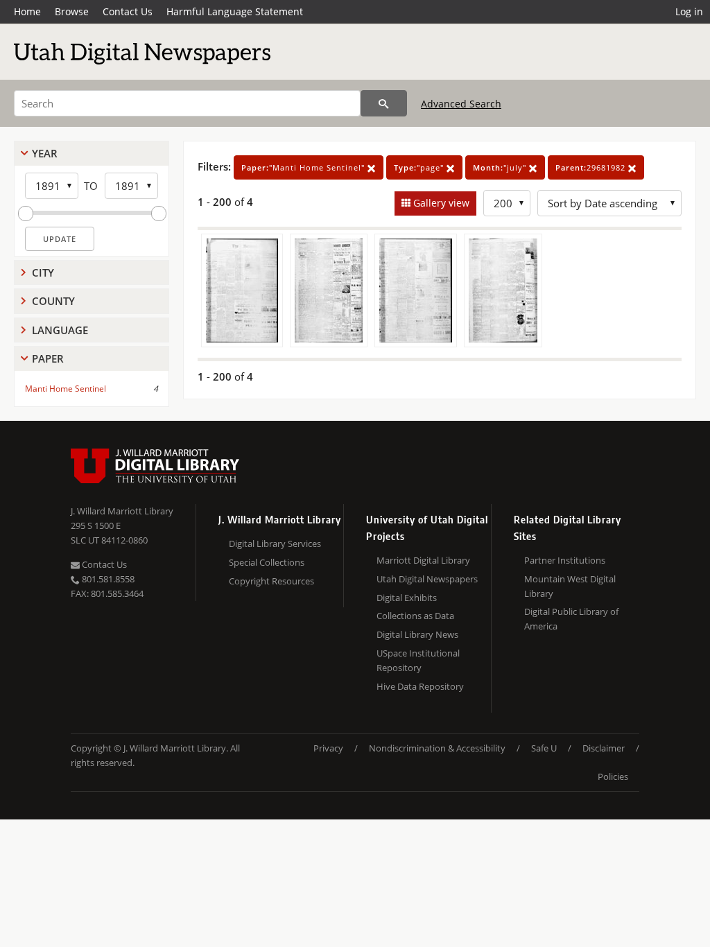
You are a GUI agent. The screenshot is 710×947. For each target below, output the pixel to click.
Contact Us (128, 11)
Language (60, 330)
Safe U (544, 748)
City (43, 272)
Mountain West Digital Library (570, 586)
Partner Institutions (564, 560)
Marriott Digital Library (423, 560)
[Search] (384, 103)
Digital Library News (417, 634)
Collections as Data (415, 615)
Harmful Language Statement (234, 11)
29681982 (591, 167)
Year (45, 153)
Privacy (328, 748)
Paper (48, 358)
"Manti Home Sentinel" (304, 167)
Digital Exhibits (406, 597)
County (53, 301)
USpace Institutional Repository (418, 660)
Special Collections (266, 562)
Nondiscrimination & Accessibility (437, 748)
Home (27, 11)
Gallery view (439, 202)
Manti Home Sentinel (65, 388)
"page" (420, 167)
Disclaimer (603, 748)
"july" (501, 167)
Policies (613, 776)
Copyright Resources (271, 581)
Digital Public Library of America (571, 618)
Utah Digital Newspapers (427, 579)
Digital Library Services (275, 543)
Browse (72, 11)
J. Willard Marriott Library (122, 511)
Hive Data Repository (420, 686)
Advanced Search (461, 103)
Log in (689, 11)
